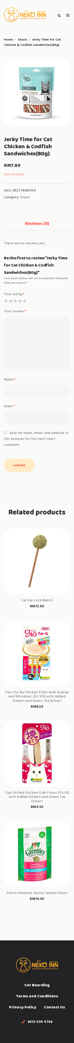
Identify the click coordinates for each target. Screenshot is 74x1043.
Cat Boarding (37, 985)
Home (8, 39)
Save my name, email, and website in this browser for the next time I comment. (36, 439)
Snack (22, 39)
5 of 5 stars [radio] (24, 301)
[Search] (59, 16)
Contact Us (54, 1007)
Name (10, 380)
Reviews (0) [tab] (37, 223)
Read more (37, 581)
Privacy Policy (22, 1007)
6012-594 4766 (40, 1022)
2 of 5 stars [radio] (10, 301)
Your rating (14, 294)
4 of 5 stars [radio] (20, 301)
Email (9, 406)
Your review (15, 311)
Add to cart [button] (37, 675)
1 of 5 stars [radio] (5, 301)
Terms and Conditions (37, 996)
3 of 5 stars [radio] (15, 301)
